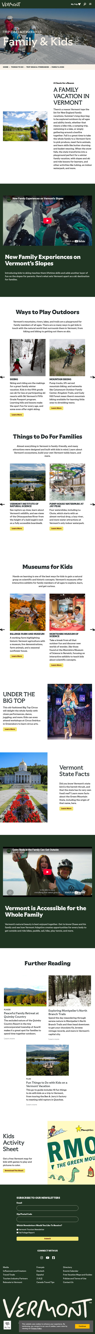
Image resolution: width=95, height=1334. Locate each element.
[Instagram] (41, 1258)
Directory (67, 1267)
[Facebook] (53, 1258)
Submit (47, 1239)
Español (40, 1275)
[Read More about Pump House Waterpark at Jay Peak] (67, 482)
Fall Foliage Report (27, 1233)
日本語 (39, 1278)
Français (40, 1267)
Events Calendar (70, 1271)
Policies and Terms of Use (74, 1278)
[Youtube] (47, 1258)
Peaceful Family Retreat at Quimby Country (21, 1015)
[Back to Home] (11, 4)
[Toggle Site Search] (85, 4)
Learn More (16, 415)
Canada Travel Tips (45, 1282)
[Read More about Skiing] (28, 357)
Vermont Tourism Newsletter (31, 1229)
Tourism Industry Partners (15, 1278)
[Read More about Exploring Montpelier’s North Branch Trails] (69, 990)
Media (6, 1267)
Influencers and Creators (14, 1271)
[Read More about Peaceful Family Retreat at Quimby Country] (25, 990)
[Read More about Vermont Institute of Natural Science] (28, 482)
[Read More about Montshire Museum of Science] (67, 612)
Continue (82, 1326)
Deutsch (40, 1271)
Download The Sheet (13, 1170)
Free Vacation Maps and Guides (77, 1275)
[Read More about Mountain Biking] (67, 357)
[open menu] (90, 4)
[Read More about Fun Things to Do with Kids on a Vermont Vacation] (47, 1060)
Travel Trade (9, 1275)
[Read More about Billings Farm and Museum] (28, 612)
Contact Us (68, 1282)
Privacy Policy (36, 1328)
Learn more (9, 1038)
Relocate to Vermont (12, 1282)
